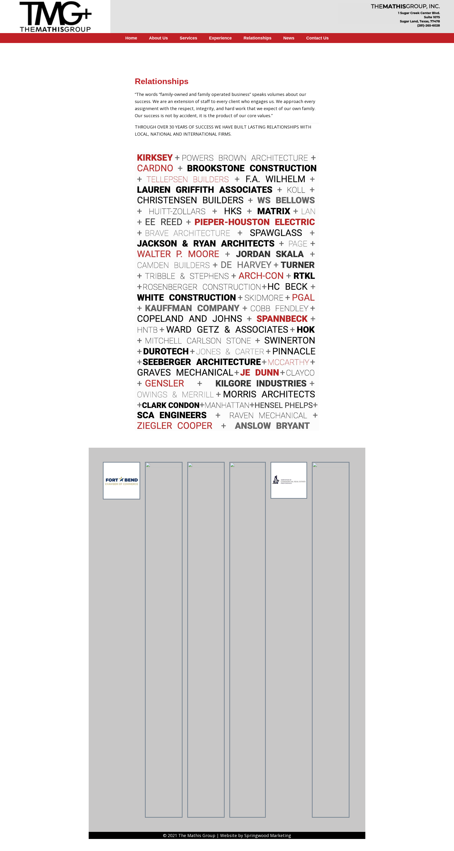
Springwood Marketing (267, 835)
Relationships (257, 38)
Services (188, 38)
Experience (220, 38)
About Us (158, 38)
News (288, 38)
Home (131, 38)
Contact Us (317, 38)
